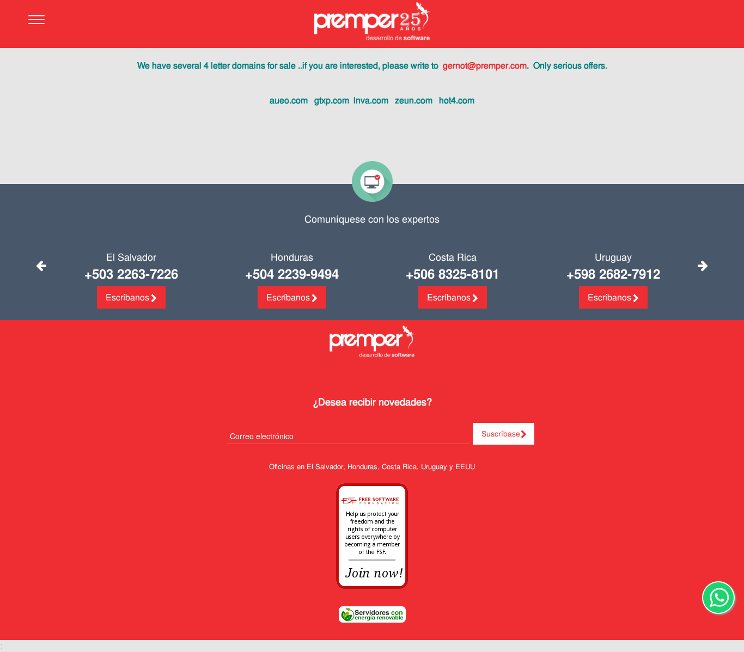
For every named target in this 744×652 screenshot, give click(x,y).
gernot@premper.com (485, 65)
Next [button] (702, 265)
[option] (131, 282)
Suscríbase (500, 434)
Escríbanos (127, 297)
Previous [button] (41, 265)
